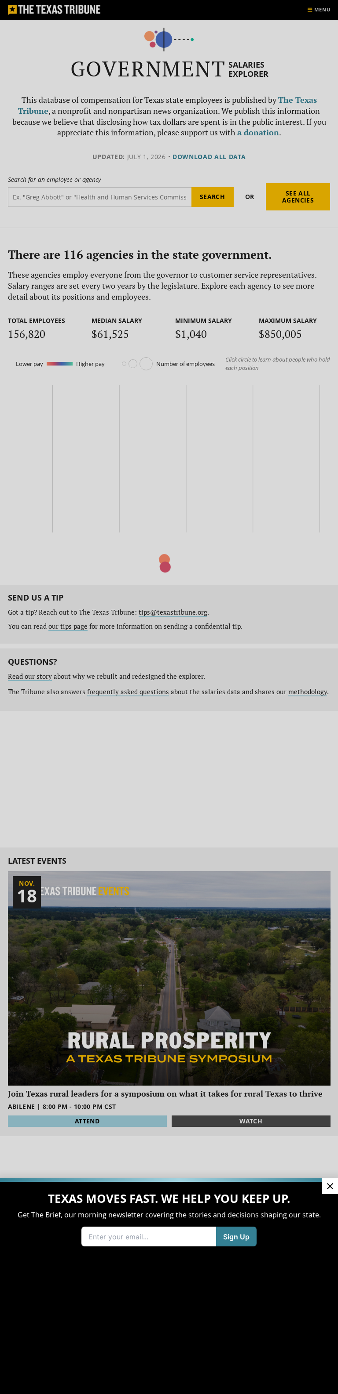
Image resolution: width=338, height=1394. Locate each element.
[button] (169, 697)
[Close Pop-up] (330, 1186)
